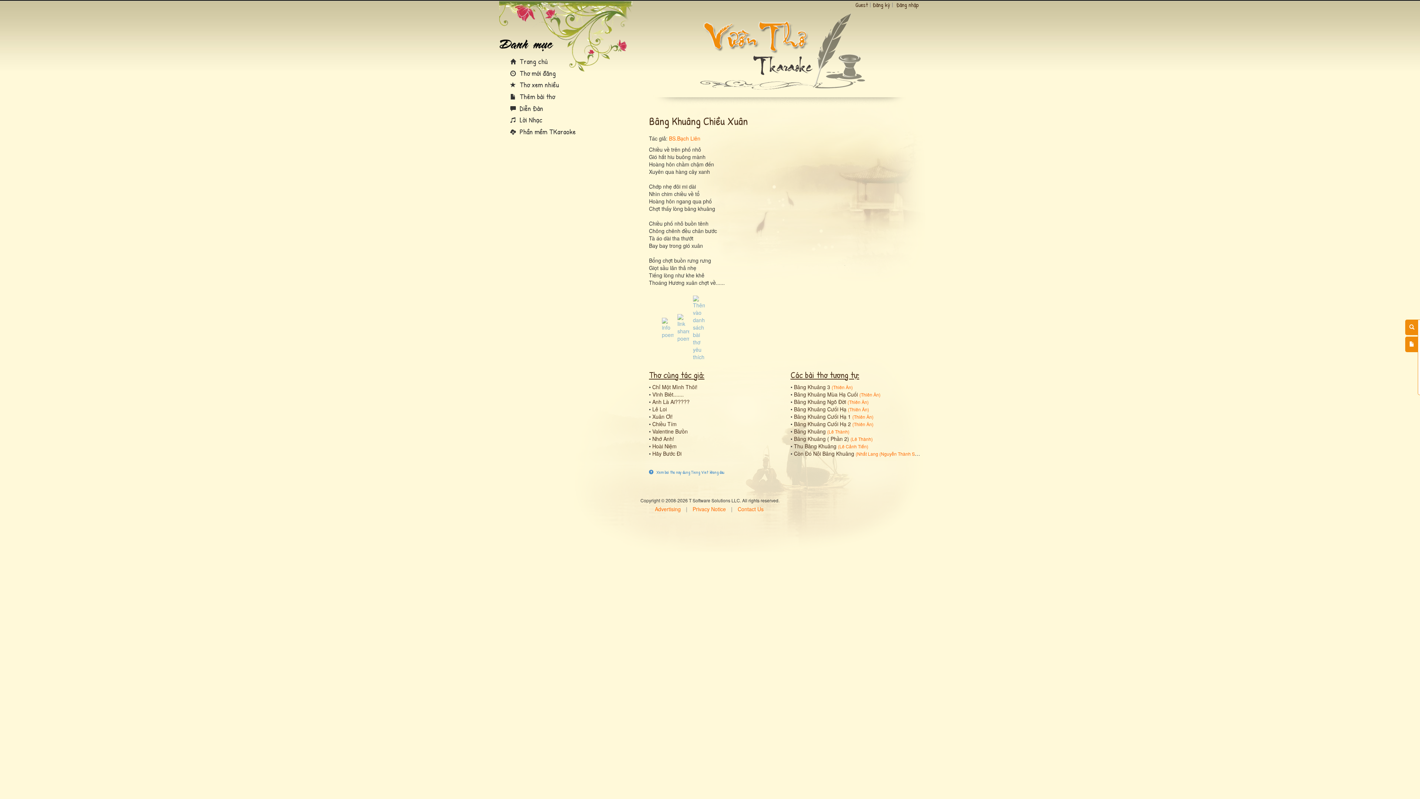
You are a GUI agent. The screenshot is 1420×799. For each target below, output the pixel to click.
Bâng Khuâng (810, 431)
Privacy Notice (709, 509)
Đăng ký (881, 5)
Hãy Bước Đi (667, 453)
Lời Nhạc (530, 120)
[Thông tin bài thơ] (668, 327)
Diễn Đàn (530, 108)
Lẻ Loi (659, 409)
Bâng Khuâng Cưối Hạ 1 (822, 416)
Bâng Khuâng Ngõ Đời (820, 401)
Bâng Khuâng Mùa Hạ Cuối (826, 394)
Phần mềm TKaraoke (547, 131)
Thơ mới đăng (537, 73)
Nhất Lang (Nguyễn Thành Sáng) (890, 454)
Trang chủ (533, 61)
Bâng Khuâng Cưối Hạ (820, 409)
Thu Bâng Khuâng (815, 446)
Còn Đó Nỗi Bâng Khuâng (824, 453)
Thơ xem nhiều (538, 85)
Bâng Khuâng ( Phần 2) (821, 438)
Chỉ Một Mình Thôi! (674, 387)
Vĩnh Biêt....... (668, 394)
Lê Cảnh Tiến (853, 446)
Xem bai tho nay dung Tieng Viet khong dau (689, 472)
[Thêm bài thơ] (1411, 344)
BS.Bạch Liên (684, 138)
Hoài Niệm (664, 446)
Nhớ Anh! (663, 438)
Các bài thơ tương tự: (825, 375)
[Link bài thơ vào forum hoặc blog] (683, 327)
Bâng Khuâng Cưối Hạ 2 (822, 424)
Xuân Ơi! (662, 416)
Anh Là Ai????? (671, 401)
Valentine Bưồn (670, 431)
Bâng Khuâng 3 (812, 387)
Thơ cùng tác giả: (676, 375)
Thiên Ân (842, 387)
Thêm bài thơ (536, 96)
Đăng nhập (907, 5)
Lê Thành (838, 431)
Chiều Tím (664, 424)
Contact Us (751, 509)
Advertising (668, 509)
